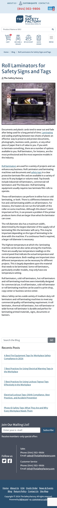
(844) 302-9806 (28, 8)
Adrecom (23, 499)
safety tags (36, 172)
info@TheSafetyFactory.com (41, 468)
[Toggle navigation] (51, 37)
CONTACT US (43, 3)
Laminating (47, 132)
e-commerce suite (39, 499)
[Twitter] (4, 461)
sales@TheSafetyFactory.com (41, 455)
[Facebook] (9, 461)
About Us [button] (11, 3)
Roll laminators (9, 166)
